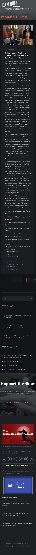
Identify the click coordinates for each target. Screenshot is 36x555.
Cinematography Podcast (13, 264)
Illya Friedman (10, 262)
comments (14, 269)
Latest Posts (24, 264)
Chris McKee (8, 355)
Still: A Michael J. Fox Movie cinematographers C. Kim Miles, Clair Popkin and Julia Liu (17, 55)
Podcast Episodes (10, 266)
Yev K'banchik (8, 365)
